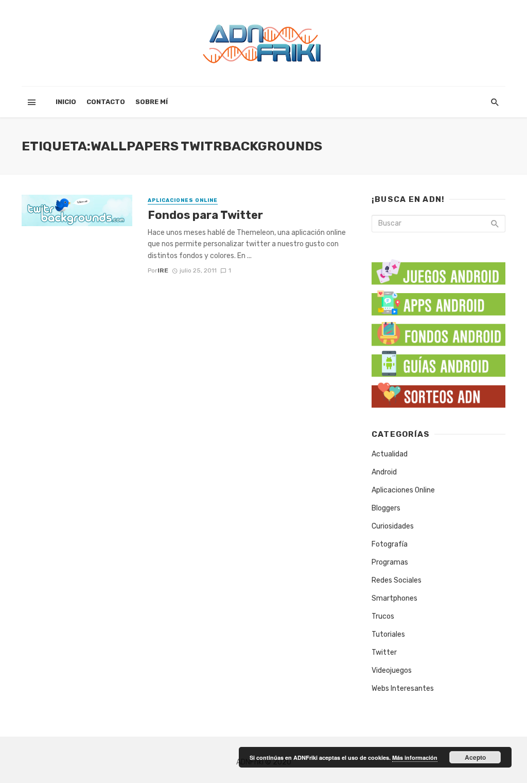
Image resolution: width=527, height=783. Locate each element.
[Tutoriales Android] (438, 362)
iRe (162, 270)
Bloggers (386, 508)
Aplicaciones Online (183, 200)
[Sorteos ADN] (438, 393)
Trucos (383, 616)
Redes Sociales (396, 580)
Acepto (475, 757)
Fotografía (390, 544)
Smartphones (394, 598)
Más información (414, 757)
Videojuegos (392, 670)
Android (384, 472)
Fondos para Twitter (205, 215)
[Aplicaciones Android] (438, 300)
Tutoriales (388, 634)
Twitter (384, 652)
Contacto (105, 102)
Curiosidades (393, 526)
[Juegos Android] (438, 268)
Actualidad (390, 454)
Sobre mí (151, 102)
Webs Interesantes (403, 688)
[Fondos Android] (438, 331)
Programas (390, 562)
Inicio (66, 102)
